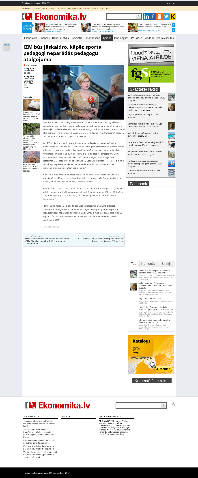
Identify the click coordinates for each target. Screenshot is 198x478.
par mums (170, 3)
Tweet (6, 45)
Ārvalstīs (77, 38)
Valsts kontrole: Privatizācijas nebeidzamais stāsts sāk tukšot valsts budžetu (146, 107)
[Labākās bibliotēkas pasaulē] (171, 175)
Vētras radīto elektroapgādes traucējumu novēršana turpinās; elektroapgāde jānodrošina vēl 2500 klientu (31, 142)
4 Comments (154, 327)
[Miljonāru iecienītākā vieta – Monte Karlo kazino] (171, 156)
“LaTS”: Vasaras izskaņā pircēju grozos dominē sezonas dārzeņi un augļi (154, 25)
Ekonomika (30, 38)
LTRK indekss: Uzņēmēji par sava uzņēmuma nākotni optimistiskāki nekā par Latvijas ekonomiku (108, 26)
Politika (36, 8)
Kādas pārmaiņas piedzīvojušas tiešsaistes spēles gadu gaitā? (143, 162)
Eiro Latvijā (105, 8)
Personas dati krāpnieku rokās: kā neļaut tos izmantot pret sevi (31, 167)
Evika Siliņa (28, 83)
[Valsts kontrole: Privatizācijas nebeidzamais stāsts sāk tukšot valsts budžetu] (171, 109)
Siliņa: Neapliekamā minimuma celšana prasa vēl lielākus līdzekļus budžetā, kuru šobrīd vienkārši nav (47, 241)
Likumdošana (92, 38)
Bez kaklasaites (165, 38)
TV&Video (136, 38)
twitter (166, 16)
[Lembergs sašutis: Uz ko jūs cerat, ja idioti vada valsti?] (171, 129)
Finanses (58, 31)
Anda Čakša (29, 79)
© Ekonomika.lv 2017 (60, 473)
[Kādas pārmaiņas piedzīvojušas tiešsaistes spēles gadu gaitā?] (171, 166)
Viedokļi (149, 38)
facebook (153, 16)
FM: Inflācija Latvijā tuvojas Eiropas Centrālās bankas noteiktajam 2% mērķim (100, 239)
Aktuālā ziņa (49, 31)
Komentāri (149, 264)
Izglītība (107, 38)
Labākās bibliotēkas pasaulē (141, 170)
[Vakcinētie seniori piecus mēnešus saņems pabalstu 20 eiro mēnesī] (171, 100)
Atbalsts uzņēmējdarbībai (69, 8)
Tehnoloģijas (121, 38)
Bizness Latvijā (107, 31)
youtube (173, 16)
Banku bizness (49, 8)
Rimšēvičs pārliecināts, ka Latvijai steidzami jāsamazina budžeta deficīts (156, 308)
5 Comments (156, 314)
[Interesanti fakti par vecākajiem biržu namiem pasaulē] (171, 147)
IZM (25, 85)
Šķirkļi (166, 264)
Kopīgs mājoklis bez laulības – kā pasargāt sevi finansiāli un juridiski (38, 447)
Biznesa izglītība (90, 8)
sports (26, 87)
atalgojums (28, 81)
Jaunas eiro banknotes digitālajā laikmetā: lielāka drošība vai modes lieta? (31, 116)
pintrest (159, 16)
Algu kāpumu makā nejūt (140, 114)
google (146, 16)
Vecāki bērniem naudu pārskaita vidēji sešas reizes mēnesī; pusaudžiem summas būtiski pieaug (61, 26)
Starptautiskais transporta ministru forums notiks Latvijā (154, 321)
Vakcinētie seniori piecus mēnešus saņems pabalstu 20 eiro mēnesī (144, 96)
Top (133, 264)
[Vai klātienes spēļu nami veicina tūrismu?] (171, 138)
